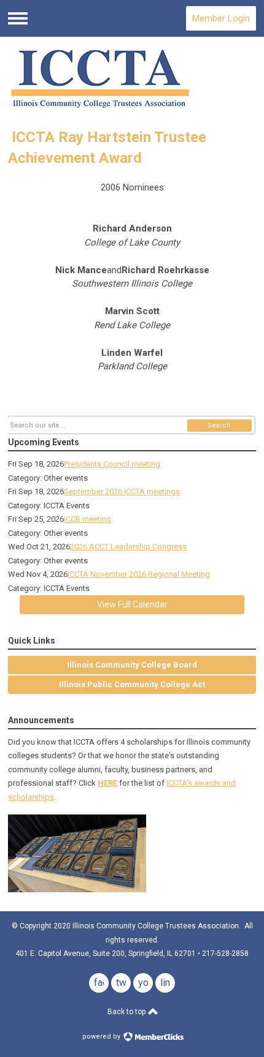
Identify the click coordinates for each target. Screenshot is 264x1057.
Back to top (127, 1011)
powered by (102, 1036)
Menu (18, 18)
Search (219, 425)
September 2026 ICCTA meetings (122, 491)
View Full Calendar (132, 604)
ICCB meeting (87, 519)
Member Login (221, 18)
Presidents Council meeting (112, 463)
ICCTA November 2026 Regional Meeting (139, 574)
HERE (107, 783)
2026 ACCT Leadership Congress (128, 546)
